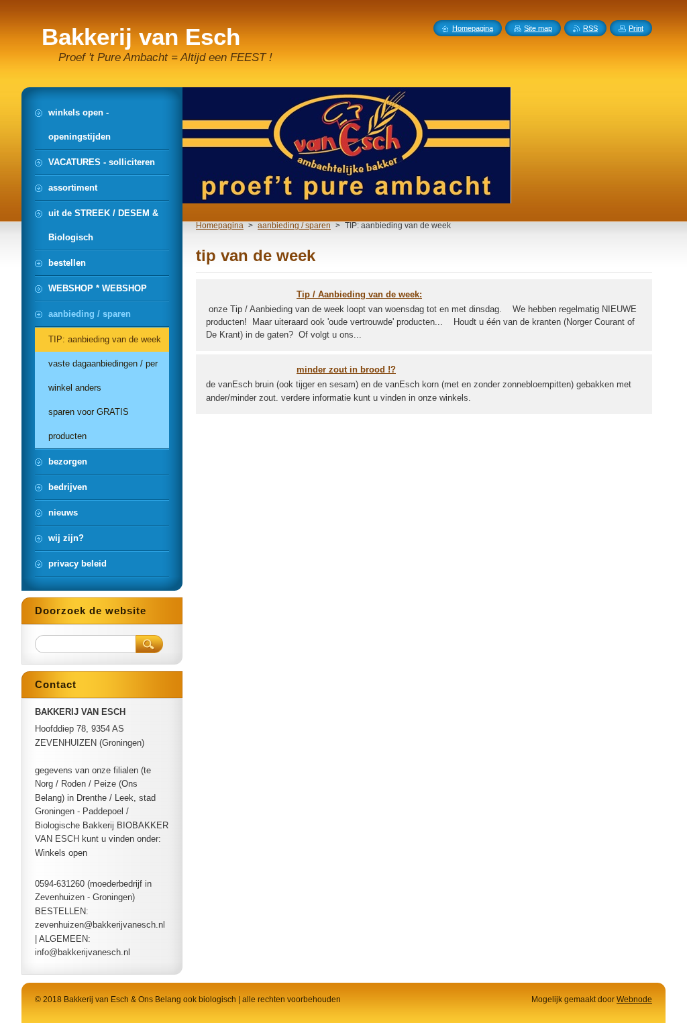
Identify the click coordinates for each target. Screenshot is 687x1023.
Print (636, 28)
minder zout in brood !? (346, 369)
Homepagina (220, 226)
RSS (590, 28)
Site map (538, 28)
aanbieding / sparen (294, 226)
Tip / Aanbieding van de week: (359, 294)
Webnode (634, 999)
